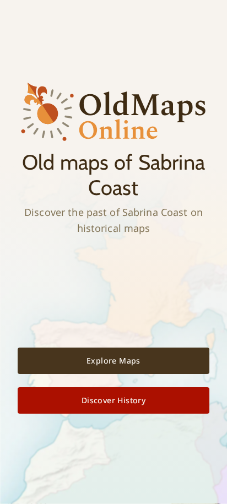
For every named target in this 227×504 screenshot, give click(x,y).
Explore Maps (113, 360)
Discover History (113, 400)
